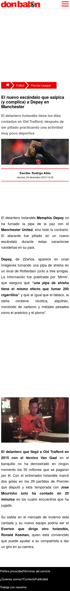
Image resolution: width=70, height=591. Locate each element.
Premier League (41, 85)
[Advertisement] (35, 46)
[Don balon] (30, 4)
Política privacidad (11, 571)
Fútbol (20, 85)
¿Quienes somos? (11, 579)
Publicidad (41, 579)
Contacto (29, 579)
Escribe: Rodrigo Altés (35, 173)
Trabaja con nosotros (13, 587)
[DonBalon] (5, 85)
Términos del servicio (36, 571)
